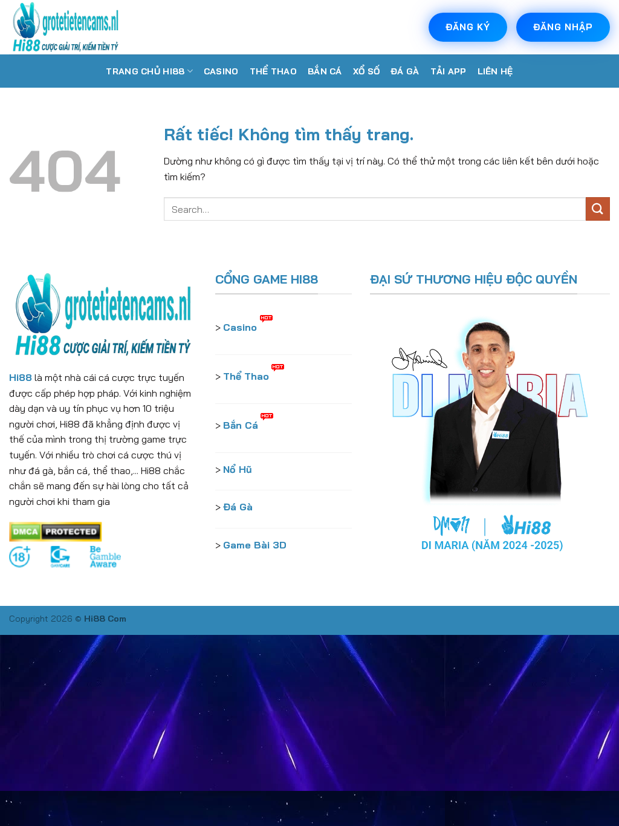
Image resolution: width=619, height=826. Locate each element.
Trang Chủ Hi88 (145, 71)
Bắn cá (325, 71)
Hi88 (20, 377)
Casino (221, 71)
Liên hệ (495, 71)
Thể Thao (273, 71)
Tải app (448, 71)
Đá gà (405, 71)
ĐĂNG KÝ (468, 27)
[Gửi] (598, 209)
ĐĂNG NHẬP (563, 27)
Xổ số (366, 71)
